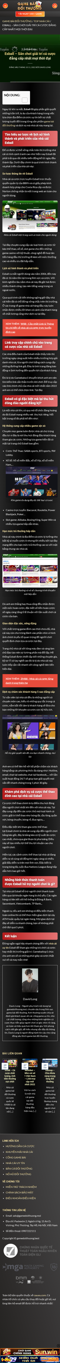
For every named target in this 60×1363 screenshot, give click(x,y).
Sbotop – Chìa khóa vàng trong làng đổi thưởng (49, 1076)
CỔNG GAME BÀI (16, 1157)
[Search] (54, 5)
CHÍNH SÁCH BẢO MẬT (19, 1192)
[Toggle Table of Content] (23, 100)
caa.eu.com (40, 1295)
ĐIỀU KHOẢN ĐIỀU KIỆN (21, 1198)
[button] (5, 5)
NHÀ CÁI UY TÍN (15, 1162)
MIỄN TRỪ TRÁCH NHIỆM (21, 1186)
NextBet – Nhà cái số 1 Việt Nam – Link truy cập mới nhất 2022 (30, 1077)
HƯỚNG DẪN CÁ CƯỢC (20, 1146)
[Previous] (3, 1088)
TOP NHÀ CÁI (42, 21)
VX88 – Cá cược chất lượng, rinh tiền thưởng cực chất (10, 1076)
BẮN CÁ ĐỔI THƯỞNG (19, 1168)
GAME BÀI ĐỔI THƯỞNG (17, 21)
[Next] (57, 1088)
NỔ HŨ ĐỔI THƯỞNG (18, 1174)
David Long (45, 67)
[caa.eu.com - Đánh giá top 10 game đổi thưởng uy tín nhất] (30, 5)
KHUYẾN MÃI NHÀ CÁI (19, 1151)
